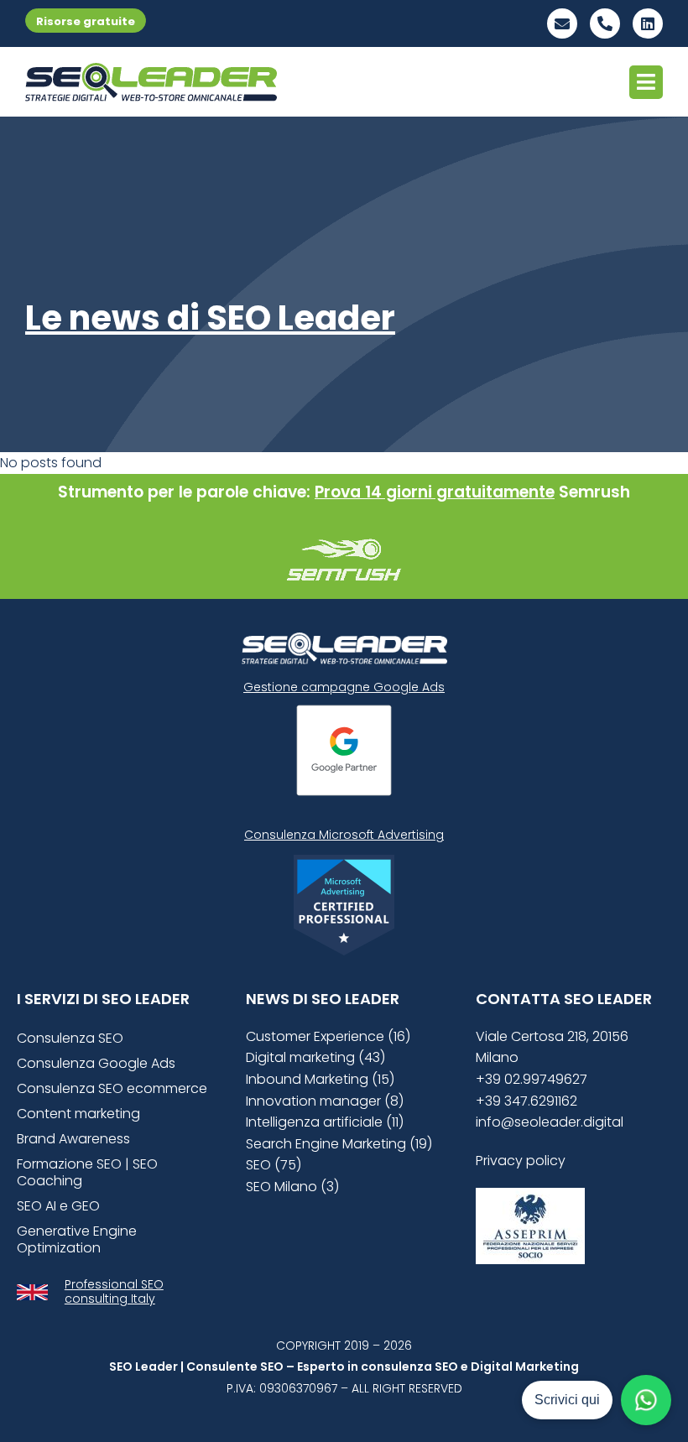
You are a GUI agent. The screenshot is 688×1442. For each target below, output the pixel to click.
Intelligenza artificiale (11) (325, 1122)
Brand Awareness (73, 1138)
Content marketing (78, 1113)
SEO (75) (273, 1164)
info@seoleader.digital (549, 1122)
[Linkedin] (648, 23)
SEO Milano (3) (292, 1186)
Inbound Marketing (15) (320, 1079)
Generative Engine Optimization (77, 1239)
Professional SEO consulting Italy (114, 1291)
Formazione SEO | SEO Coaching (87, 1172)
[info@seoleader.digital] (562, 23)
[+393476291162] (605, 23)
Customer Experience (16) (328, 1036)
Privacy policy (521, 1160)
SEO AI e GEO (58, 1206)
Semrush (594, 492)
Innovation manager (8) (325, 1101)
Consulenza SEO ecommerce (112, 1088)
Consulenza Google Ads (96, 1063)
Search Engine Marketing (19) (339, 1143)
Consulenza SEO (70, 1038)
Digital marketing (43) (315, 1057)
